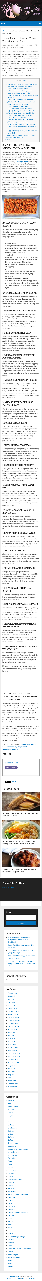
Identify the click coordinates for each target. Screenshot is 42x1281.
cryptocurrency (13, 1128)
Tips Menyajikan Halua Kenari (17, 122)
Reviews (11, 1240)
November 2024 (14, 1056)
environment (12, 1155)
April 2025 (11, 1041)
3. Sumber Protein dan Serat (20, 108)
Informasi (11, 1188)
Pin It (14, 782)
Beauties (11, 1113)
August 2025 (12, 1029)
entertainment (13, 1152)
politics (10, 1234)
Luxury (10, 1218)
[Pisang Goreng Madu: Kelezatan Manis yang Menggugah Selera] (21, 857)
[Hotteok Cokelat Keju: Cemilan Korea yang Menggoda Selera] (21, 801)
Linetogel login (22, 162)
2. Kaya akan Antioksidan (18, 106)
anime (10, 1104)
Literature (11, 1215)
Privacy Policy (16, 1278)
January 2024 (13, 1087)
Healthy (11, 1182)
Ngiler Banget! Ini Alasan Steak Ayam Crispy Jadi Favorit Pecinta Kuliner (18, 842)
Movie (10, 1224)
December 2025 (14, 1017)
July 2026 (11, 996)
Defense (11, 1140)
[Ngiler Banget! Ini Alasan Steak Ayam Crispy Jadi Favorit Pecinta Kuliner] (21, 829)
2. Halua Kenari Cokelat (18, 117)
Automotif (12, 1110)
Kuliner (10, 1200)
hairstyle (11, 1173)
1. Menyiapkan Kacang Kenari (20, 91)
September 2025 (14, 1026)
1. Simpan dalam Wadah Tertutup (21, 124)
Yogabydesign (14, 1276)
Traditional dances (14, 1258)
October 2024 (13, 1060)
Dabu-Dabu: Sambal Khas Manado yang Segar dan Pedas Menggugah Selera (19, 747)
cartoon (11, 1125)
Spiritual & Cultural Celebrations (19, 1249)
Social (10, 1246)
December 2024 (14, 1053)
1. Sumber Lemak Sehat (18, 104)
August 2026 (12, 993)
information (12, 1191)
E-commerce (13, 1143)
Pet (9, 1231)
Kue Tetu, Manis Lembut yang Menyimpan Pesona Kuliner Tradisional (19, 940)
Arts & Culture (13, 1107)
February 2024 (13, 1084)
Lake (10, 1203)
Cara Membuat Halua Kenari (17, 89)
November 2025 (14, 1020)
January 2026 (13, 1014)
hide (24, 80)
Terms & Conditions (28, 1278)
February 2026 (13, 1011)
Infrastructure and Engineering (19, 1194)
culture (10, 1134)
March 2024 (12, 1081)
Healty (10, 1185)
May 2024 (11, 1075)
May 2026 (11, 1002)
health (10, 1176)
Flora (10, 1161)
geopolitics (12, 1170)
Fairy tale (11, 1158)
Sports (10, 1252)
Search (9, 912)
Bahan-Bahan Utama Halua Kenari (19, 86)
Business (11, 1122)
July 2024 (11, 1069)
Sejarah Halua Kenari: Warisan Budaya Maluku (20, 84)
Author (7, 140)
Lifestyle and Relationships (18, 1212)
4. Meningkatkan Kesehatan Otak (21, 111)
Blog (9, 1119)
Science (11, 1243)
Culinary (5, 48)
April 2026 (11, 1005)
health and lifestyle (15, 1179)
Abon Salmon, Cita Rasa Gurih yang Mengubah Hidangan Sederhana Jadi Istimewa (21, 963)
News (10, 1228)
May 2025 (11, 1038)
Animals (11, 1101)
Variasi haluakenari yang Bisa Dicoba (20, 113)
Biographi (11, 1116)
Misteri (10, 1221)
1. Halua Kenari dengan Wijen (20, 115)
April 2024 (11, 1078)
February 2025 (13, 1047)
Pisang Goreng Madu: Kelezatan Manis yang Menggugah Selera (19, 870)
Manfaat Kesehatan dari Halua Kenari (20, 102)
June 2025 (11, 1035)
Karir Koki (11, 1197)
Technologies (13, 1255)
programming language (16, 1237)
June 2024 (12, 1072)
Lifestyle (11, 1209)
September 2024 (14, 1063)
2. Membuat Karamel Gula (19, 93)
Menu (3, 23)
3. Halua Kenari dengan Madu (20, 120)
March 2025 (12, 1044)
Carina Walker (9, 45)
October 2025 (13, 1023)
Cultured (11, 1137)
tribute (10, 1267)
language (11, 1206)
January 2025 (13, 1050)
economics (12, 1146)
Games (10, 1167)
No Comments (18, 48)
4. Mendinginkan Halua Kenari (20, 100)
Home (4, 31)
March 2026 (12, 1008)
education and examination (18, 1149)
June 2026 (12, 999)
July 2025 (11, 1032)
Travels (10, 1264)
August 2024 (12, 1066)
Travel (10, 1261)
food (10, 1164)
